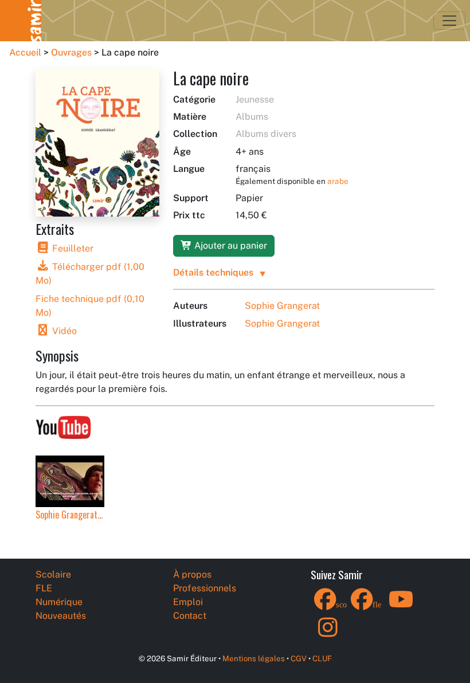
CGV (299, 658)
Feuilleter (71, 248)
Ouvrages (71, 52)
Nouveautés (61, 615)
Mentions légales (253, 658)
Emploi (188, 601)
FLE (44, 588)
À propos (192, 574)
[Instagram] (328, 634)
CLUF (322, 658)
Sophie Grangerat (282, 305)
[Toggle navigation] (449, 20)
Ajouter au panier (229, 245)
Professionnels (204, 588)
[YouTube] (401, 606)
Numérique (59, 601)
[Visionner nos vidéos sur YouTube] (63, 425)
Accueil (25, 52)
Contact (189, 615)
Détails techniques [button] (213, 272)
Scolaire (53, 574)
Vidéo (63, 330)
